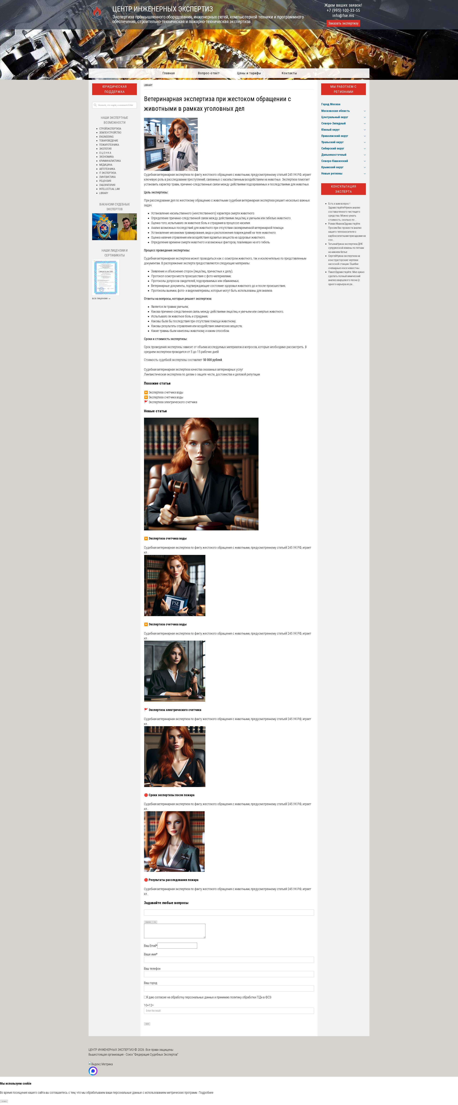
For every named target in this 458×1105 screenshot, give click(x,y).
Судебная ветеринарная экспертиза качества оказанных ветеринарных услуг (193, 369)
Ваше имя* (150, 954)
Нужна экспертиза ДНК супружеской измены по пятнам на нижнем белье (346, 248)
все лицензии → (101, 298)
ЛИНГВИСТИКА (107, 177)
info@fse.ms (343, 15)
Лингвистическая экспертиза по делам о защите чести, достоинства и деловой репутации (202, 374)
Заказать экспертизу (343, 23)
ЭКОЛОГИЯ (105, 148)
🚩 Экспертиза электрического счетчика (170, 402)
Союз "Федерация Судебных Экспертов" (152, 1054)
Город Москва (330, 104)
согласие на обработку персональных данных (184, 997)
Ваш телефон (152, 968)
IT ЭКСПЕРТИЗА (107, 172)
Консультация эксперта (343, 189)
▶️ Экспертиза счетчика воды (163, 392)
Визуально (148, 922)
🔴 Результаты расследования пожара (171, 880)
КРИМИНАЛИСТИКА (110, 160)
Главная (168, 73)
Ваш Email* (150, 946)
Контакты (289, 73)
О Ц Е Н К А (105, 152)
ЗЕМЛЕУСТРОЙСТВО (110, 132)
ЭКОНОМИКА (106, 156)
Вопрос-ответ (209, 73)
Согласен (4, 1101)
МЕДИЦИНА (105, 164)
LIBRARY (148, 85)
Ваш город (150, 983)
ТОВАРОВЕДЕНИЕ (108, 140)
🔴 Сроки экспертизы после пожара (169, 795)
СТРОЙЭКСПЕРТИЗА (110, 128)
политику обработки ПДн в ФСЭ (250, 997)
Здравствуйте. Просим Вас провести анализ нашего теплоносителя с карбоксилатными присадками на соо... (347, 231)
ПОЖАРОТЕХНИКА (109, 144)
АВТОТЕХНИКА (107, 169)
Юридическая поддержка (114, 89)
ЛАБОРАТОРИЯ (107, 185)
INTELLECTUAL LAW (109, 189)
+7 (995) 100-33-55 (343, 10)
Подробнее (206, 1092)
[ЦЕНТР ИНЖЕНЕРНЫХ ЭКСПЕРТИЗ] (96, 22)
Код (155, 922)
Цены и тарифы (249, 73)
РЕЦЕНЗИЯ (105, 181)
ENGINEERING (106, 136)
